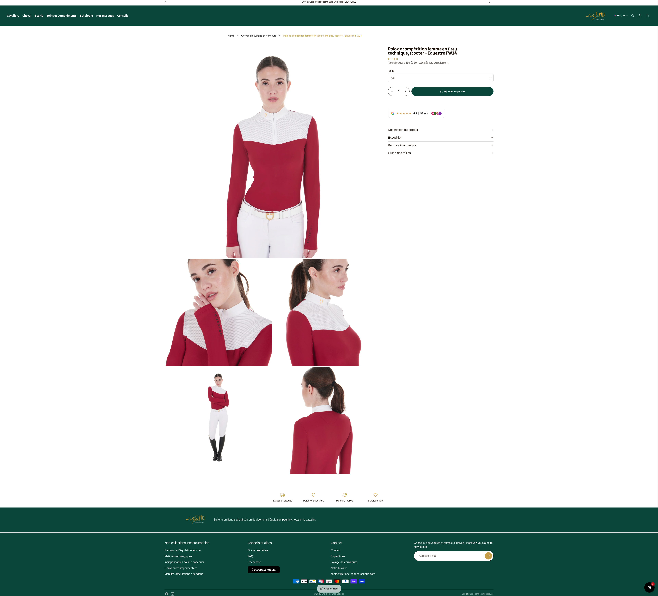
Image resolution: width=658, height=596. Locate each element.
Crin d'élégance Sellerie (332, 594)
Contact (335, 550)
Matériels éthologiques (178, 556)
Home (231, 35)
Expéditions (338, 556)
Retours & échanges (402, 145)
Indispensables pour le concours (184, 562)
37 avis (424, 113)
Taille (391, 70)
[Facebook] (166, 594)
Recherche (254, 562)
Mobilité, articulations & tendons (183, 574)
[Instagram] (172, 594)
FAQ (250, 556)
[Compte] (640, 15)
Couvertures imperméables (180, 568)
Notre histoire (339, 568)
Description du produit (403, 130)
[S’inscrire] (488, 555)
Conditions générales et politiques (478, 594)
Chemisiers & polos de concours (258, 35)
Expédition (395, 137)
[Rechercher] (632, 15)
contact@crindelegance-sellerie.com (353, 574)
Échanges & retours (264, 569)
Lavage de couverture (344, 562)
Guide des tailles (399, 153)
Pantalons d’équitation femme (182, 550)
